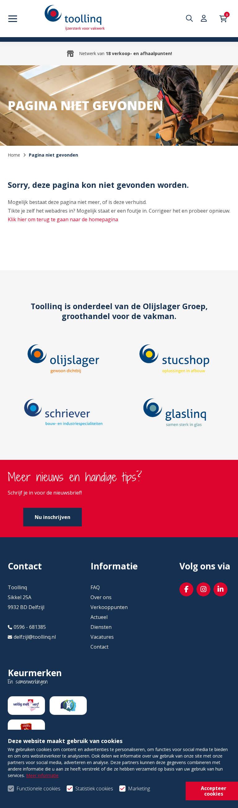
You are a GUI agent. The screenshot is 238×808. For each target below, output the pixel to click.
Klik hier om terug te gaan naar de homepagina (63, 219)
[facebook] (186, 589)
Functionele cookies (38, 788)
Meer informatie (42, 775)
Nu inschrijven (52, 517)
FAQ (95, 587)
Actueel (99, 617)
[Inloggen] (205, 18)
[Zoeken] (191, 18)
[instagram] (203, 589)
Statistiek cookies (94, 788)
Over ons (101, 597)
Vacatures (102, 636)
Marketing (139, 788)
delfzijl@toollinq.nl (35, 636)
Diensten (101, 627)
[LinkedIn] (220, 589)
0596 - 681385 (30, 627)
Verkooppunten (109, 607)
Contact (99, 646)
